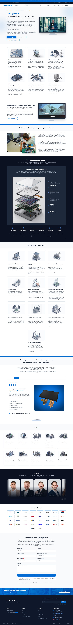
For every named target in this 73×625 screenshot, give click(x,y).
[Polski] (54, 619)
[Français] (57, 619)
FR (68, 2)
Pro (22, 377)
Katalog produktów (10, 610)
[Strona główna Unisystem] (7, 5)
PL (65, 2)
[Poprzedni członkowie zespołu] (62, 499)
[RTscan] (55, 524)
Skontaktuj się (64, 591)
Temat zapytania (20, 558)
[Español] (59, 619)
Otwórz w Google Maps (58, 613)
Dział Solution (40, 612)
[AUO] (17, 512)
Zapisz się (64, 601)
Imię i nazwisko (20, 548)
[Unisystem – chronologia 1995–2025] (52, 111)
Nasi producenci (40, 614)
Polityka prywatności (56, 623)
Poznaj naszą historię (11, 118)
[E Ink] (40, 512)
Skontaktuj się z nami (11, 37)
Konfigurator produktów (11, 612)
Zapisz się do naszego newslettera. (49, 0)
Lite (12, 377)
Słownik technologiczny (26, 616)
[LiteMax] (25, 512)
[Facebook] (60, 604)
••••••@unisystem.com (15, 2)
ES (69, 2)
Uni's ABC (24, 610)
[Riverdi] (55, 512)
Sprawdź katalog (36, 419)
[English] (53, 619)
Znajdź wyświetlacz (21, 37)
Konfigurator (59, 2)
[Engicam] (55, 520)
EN (64, 2)
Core (17, 377)
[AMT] (10, 520)
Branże (39, 616)
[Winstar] (10, 512)
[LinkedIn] (59, 604)
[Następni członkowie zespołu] (65, 499)
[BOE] (47, 512)
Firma (20, 553)
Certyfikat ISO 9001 (67, 623)
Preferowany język (40, 558)
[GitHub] (65, 604)
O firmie (39, 610)
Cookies (61, 623)
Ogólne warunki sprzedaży (42, 618)
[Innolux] (32, 512)
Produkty (48, 5)
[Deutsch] (56, 619)
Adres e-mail (39, 548)
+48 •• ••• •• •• (6, 2)
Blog (54, 5)
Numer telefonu (42, 553)
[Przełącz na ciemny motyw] (54, 2)
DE (66, 2)
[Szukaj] (40, 5)
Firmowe (23, 614)
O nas (59, 5)
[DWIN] (62, 512)
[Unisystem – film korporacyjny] (53, 24)
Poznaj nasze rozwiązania (12, 40)
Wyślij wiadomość (36, 575)
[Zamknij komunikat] (72, 1)
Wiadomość (19, 563)
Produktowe (24, 612)
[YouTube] (62, 604)
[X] (64, 604)
